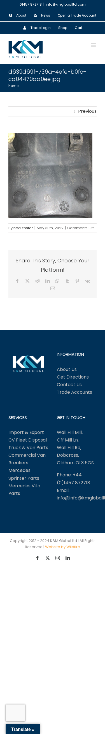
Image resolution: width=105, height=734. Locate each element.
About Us (67, 369)
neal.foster (23, 228)
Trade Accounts (74, 392)
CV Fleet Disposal (27, 440)
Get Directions (73, 377)
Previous (87, 111)
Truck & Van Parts (28, 447)
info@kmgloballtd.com (66, 4)
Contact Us (69, 384)
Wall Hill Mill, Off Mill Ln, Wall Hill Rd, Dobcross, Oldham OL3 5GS (75, 447)
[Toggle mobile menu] (94, 45)
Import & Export (26, 432)
